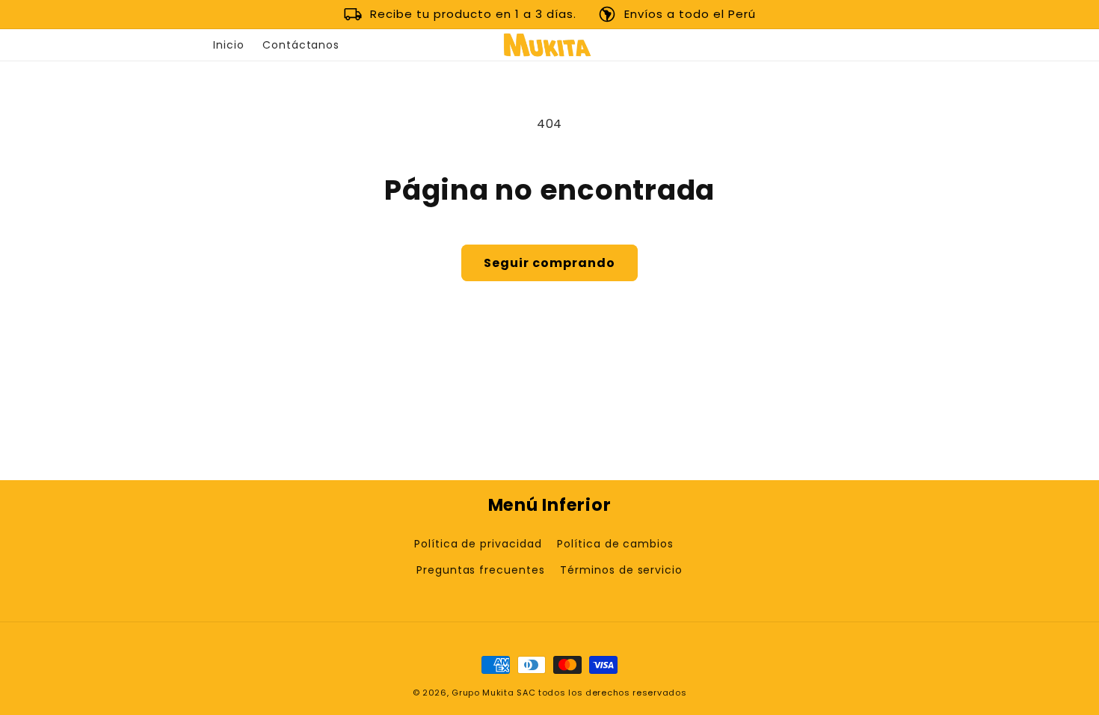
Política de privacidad (478, 543)
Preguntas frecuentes (480, 569)
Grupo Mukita (483, 693)
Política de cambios (615, 543)
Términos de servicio (621, 569)
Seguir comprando (549, 262)
